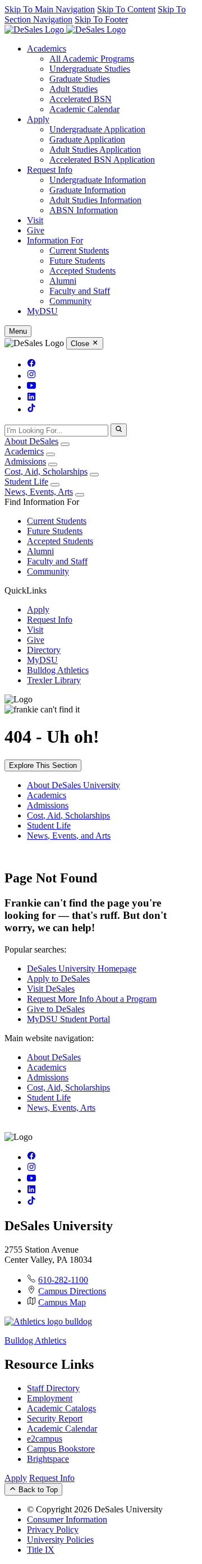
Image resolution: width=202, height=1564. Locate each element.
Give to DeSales (56, 1009)
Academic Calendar (84, 109)
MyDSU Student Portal (68, 1019)
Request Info (49, 169)
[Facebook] (31, 364)
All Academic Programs (91, 58)
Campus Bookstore (61, 1448)
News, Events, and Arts (69, 835)
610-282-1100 (63, 1280)
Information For (55, 240)
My (42, 311)
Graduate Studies (79, 79)
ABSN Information (83, 210)
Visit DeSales (51, 988)
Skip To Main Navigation (49, 9)
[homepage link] (65, 29)
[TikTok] (31, 409)
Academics (46, 48)
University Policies (60, 1539)
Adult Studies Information (95, 200)
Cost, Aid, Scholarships (46, 471)
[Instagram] (31, 375)
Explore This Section (43, 765)
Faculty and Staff (79, 291)
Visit (35, 220)
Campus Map (62, 1302)
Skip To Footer (101, 19)
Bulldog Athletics (58, 670)
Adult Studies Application (95, 149)
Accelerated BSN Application (102, 159)
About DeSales (31, 441)
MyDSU (42, 660)
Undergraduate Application (97, 129)
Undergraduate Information (97, 180)
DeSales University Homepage (81, 968)
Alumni (62, 281)
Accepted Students (82, 270)
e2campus (44, 1438)
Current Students (79, 250)
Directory (44, 650)
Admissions (25, 461)
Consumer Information (67, 1519)
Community (70, 301)
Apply (38, 119)
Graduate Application (87, 139)
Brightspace (48, 1459)
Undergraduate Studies (89, 68)
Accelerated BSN (80, 99)
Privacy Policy (53, 1529)
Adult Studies (73, 89)
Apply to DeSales (58, 978)
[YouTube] (31, 387)
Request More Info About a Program (92, 999)
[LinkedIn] (31, 398)
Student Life (26, 481)
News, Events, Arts (38, 491)
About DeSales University (73, 785)
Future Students (77, 260)
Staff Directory (53, 1388)
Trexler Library (54, 680)
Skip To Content (126, 9)
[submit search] (119, 430)
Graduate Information (87, 190)
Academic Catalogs (61, 1408)
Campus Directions (72, 1291)
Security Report (54, 1418)
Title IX (40, 1549)
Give (35, 230)
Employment (49, 1398)
